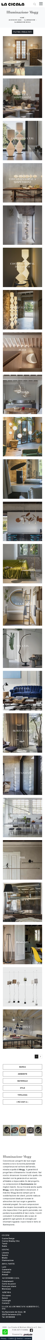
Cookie (11, 1338)
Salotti (5, 1255)
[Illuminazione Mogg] (12, 4)
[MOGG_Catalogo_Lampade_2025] (30, 1130)
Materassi (6, 1289)
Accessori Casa (15, 20)
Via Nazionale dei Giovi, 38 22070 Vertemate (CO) (14, 1313)
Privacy (3, 1338)
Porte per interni (9, 1286)
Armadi (5, 1275)
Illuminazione (29, 20)
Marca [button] (22, 1067)
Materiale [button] (22, 1081)
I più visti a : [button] (23, 1102)
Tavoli (4, 1244)
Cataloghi (6, 1301)
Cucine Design (8, 1238)
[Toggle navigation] (41, 3)
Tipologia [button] (22, 1095)
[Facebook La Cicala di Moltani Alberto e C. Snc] (31, 1330)
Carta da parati (9, 1284)
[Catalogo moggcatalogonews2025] (14, 1130)
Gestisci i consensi (24, 1338)
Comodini (6, 1272)
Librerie (5, 1253)
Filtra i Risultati (22, 32)
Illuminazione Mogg (22, 22)
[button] (39, 1130)
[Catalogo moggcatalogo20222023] (22, 1130)
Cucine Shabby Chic (11, 1241)
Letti (4, 1267)
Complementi (8, 1281)
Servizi (5, 1298)
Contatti (5, 1303)
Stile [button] (22, 1088)
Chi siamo (6, 1296)
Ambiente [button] (22, 1074)
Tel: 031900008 (8, 1317)
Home (22, 17)
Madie (4, 1258)
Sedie (4, 1246)
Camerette (6, 1270)
